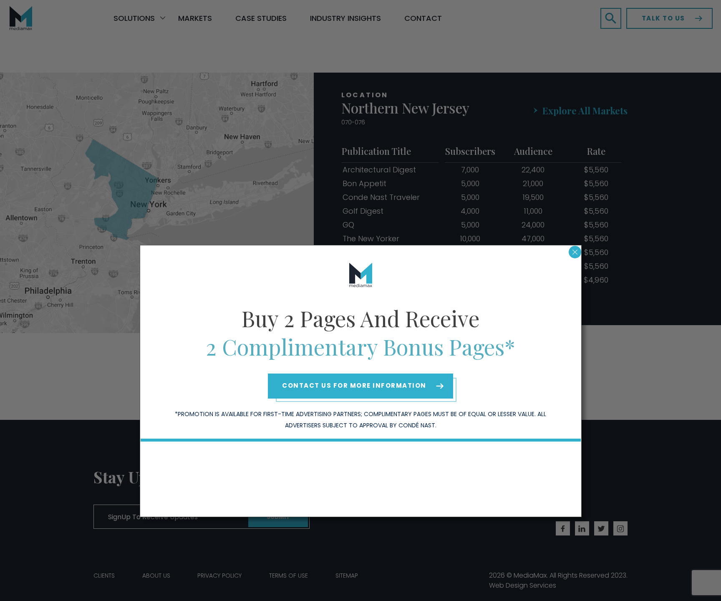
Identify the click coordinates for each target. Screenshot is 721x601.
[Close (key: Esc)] (575, 252)
